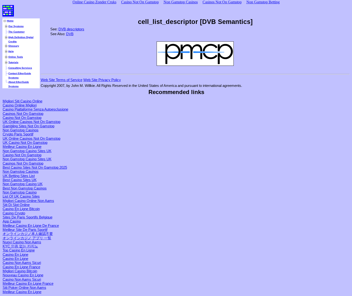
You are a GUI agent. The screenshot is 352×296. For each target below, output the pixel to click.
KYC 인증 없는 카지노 (20, 246)
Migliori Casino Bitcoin (20, 271)
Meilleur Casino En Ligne (22, 147)
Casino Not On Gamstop (22, 118)
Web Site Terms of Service (61, 80)
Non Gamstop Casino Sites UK (27, 151)
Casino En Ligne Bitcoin (21, 209)
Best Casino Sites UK (20, 180)
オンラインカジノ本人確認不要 (28, 234)
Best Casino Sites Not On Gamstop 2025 (35, 167)
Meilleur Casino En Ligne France (28, 283)
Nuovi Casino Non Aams (22, 242)
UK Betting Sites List (19, 176)
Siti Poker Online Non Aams (24, 288)
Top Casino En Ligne (19, 250)
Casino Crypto (14, 213)
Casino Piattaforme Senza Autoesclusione (35, 109)
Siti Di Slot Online (16, 205)
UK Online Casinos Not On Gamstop (31, 122)
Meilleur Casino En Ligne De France (31, 226)
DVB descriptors (71, 29)
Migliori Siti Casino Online (22, 101)
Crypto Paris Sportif (18, 134)
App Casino (12, 221)
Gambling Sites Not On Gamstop (28, 126)
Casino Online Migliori (20, 105)
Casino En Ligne (15, 255)
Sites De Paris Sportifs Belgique (27, 217)
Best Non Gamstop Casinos (25, 188)
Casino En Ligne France (21, 267)
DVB (70, 34)
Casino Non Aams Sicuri (22, 263)
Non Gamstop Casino (20, 192)
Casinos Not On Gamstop (23, 114)
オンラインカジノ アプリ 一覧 (27, 238)
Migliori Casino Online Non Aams (28, 201)
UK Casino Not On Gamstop (25, 143)
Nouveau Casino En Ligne (23, 275)
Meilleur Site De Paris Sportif (25, 230)
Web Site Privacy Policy (102, 80)
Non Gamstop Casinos (21, 130)
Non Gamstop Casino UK (23, 184)
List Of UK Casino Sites (21, 196)
